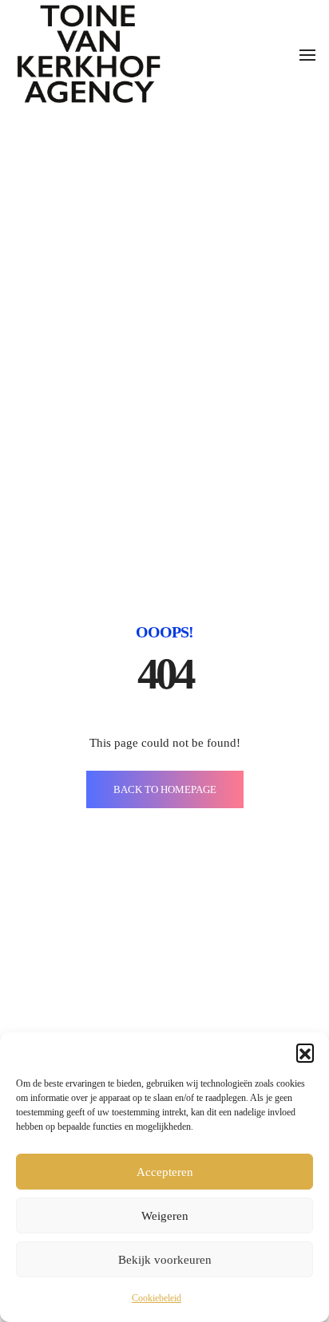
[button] (305, 1052)
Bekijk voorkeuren (165, 1259)
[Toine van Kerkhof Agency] (88, 52)
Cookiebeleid (156, 1298)
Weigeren (164, 1216)
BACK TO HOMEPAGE (164, 789)
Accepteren (165, 1172)
